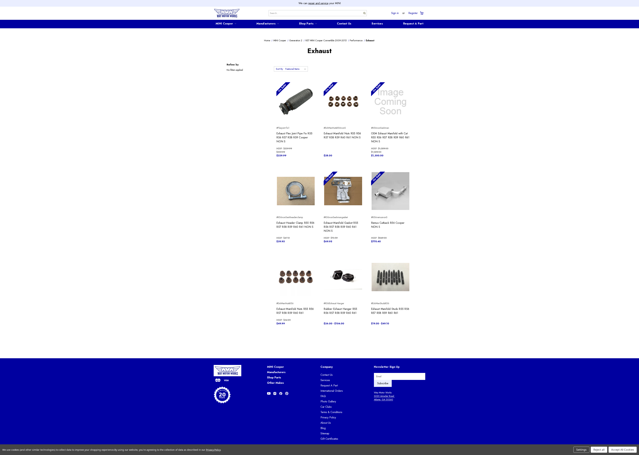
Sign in (395, 13)
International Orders (331, 391)
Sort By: (279, 69)
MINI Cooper (224, 23)
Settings (581, 450)
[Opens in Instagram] (275, 393)
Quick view (296, 95)
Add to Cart (296, 107)
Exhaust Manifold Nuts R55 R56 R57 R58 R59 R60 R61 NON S (342, 135)
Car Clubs (326, 407)
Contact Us (344, 23)
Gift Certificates (329, 439)
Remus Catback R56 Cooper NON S (388, 225)
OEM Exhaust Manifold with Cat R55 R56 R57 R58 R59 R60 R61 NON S (390, 137)
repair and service (318, 3)
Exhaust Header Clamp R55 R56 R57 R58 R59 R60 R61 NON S (295, 225)
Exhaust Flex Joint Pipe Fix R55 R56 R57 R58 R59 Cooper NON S (294, 137)
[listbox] (296, 68)
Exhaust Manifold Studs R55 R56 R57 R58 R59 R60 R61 (390, 311)
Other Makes (275, 383)
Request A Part (413, 23)
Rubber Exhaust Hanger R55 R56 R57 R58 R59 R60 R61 (340, 311)
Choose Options (343, 283)
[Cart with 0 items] (421, 13)
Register (413, 13)
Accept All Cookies (622, 450)
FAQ (323, 396)
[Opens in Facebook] (281, 393)
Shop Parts (306, 23)
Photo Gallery (328, 401)
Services (377, 23)
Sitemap (324, 433)
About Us (325, 423)
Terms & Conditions (331, 412)
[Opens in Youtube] (269, 393)
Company (326, 367)
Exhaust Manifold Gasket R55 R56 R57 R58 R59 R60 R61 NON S (341, 227)
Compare (294, 101)
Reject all (599, 450)
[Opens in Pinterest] (287, 393)
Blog (323, 428)
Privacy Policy (328, 417)
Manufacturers (266, 23)
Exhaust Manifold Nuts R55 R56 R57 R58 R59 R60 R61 (295, 311)
